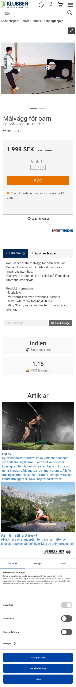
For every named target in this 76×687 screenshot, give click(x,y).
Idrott (25, 21)
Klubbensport (10, 21)
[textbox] (26, 323)
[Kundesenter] (41, 4)
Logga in (50, 4)
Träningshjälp (53, 21)
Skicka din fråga (60, 323)
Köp (38, 180)
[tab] (15, 253)
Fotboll (36, 21)
